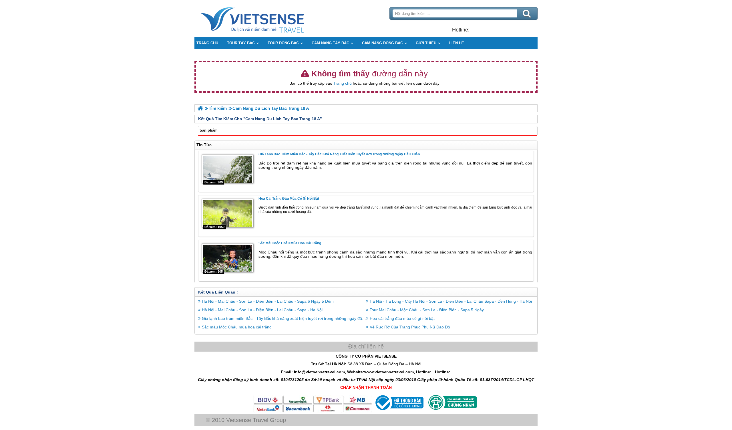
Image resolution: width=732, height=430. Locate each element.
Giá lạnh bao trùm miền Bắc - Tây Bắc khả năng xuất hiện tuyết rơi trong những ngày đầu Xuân (339, 154)
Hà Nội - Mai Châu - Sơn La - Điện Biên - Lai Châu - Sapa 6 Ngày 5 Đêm (268, 301)
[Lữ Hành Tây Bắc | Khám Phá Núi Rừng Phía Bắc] (200, 108)
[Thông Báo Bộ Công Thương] (399, 411)
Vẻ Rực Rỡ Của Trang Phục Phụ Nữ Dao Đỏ (410, 327)
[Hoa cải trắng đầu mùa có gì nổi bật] (227, 213)
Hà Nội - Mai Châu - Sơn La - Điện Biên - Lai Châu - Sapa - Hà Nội (262, 310)
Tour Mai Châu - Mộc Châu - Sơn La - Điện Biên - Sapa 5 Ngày (427, 310)
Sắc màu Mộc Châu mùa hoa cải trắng (289, 243)
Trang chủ (342, 83)
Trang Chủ (266, 18)
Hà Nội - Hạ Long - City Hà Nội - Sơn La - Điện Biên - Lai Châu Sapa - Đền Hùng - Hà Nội (451, 301)
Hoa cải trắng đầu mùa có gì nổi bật (288, 199)
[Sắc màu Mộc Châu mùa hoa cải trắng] (227, 257)
